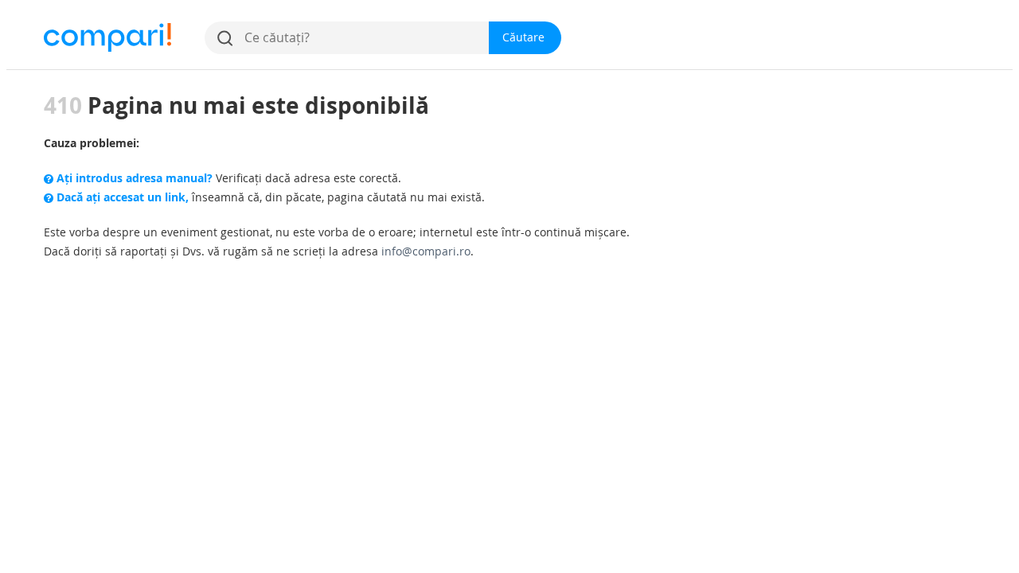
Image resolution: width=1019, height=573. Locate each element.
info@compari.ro (425, 251)
